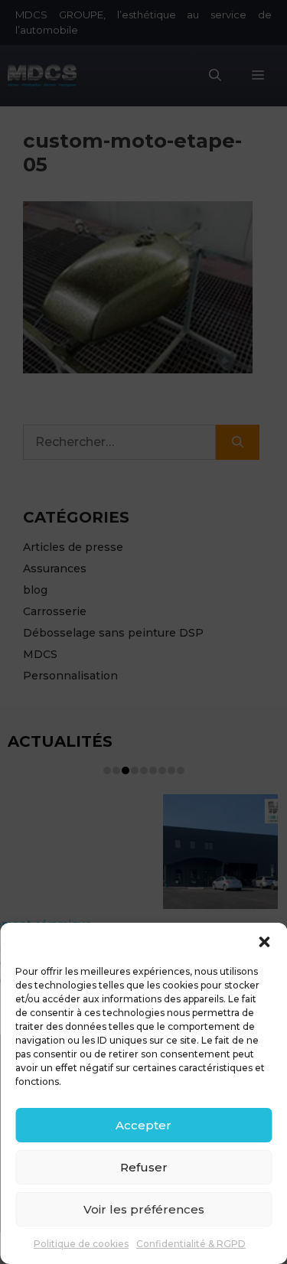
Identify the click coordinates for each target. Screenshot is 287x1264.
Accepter (143, 1125)
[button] (264, 942)
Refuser (144, 1167)
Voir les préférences (143, 1209)
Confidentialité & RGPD (191, 1243)
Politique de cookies (81, 1243)
